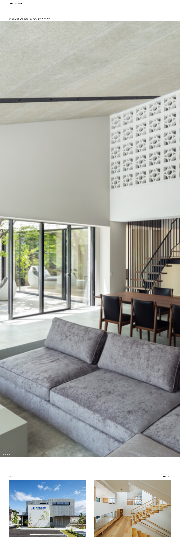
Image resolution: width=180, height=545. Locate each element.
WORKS (156, 3)
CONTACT (168, 3)
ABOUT (151, 3)
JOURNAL (161, 3)
